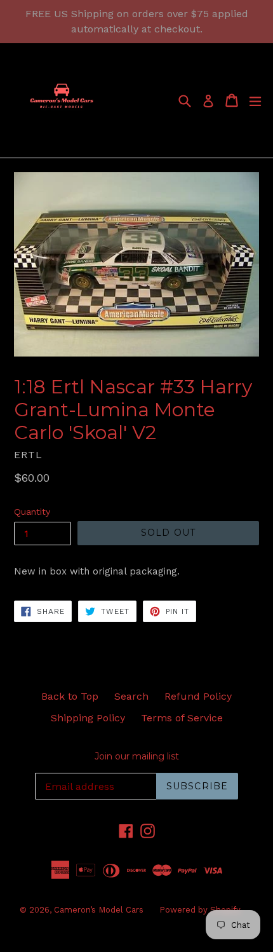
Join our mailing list (137, 756)
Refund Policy (198, 696)
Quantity (32, 512)
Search (131, 696)
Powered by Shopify (200, 910)
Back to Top (69, 696)
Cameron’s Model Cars (98, 910)
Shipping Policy (88, 718)
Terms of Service (182, 718)
